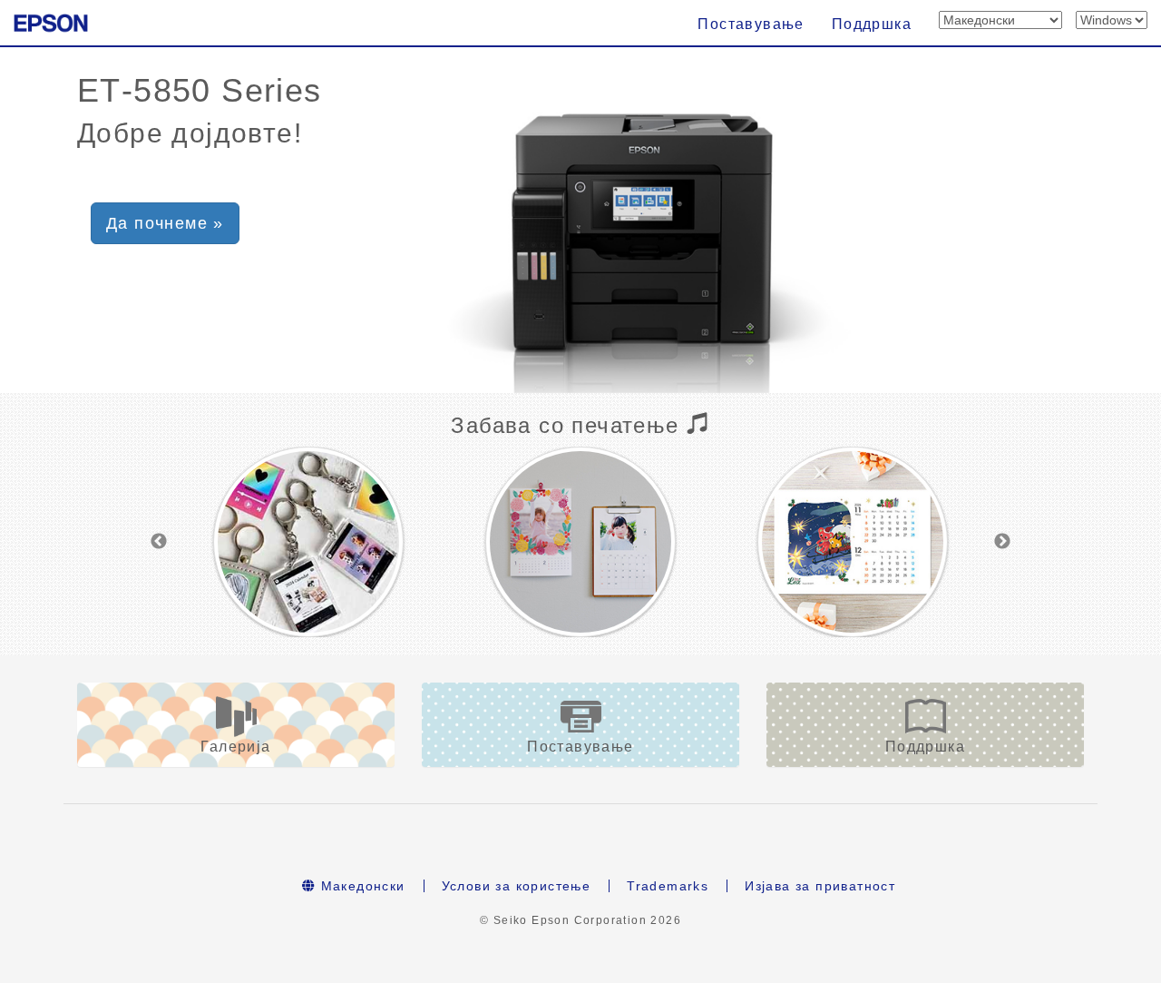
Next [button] (1002, 542)
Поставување (751, 24)
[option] (308, 542)
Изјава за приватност (820, 886)
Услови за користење (516, 886)
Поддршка (872, 24)
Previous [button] (159, 542)
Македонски (360, 886)
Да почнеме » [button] (165, 223)
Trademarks (667, 886)
